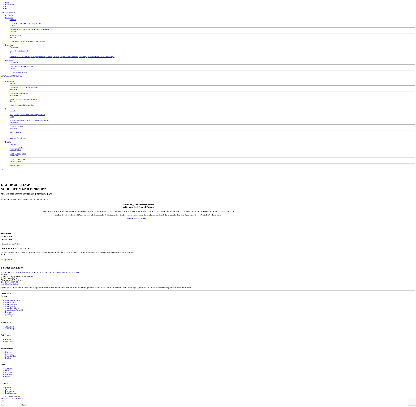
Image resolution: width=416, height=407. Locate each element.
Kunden (8, 339)
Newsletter (9, 374)
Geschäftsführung (11, 356)
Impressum (4, 399)
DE (6, 6)
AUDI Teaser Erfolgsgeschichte (12, 272)
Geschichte (9, 354)
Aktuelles (8, 369)
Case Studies (9, 341)
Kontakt (8, 142)
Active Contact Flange (13, 300)
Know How (9, 45)
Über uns (8, 352)
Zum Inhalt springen (8, 12)
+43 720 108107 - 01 (10, 282)
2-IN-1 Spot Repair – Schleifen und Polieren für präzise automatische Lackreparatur (52, 272)
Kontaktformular (11, 393)
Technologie (9, 327)
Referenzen (9, 61)
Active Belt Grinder (12, 308)
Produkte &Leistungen (9, 17)
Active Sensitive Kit (12, 306)
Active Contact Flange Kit (14, 310)
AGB (11, 399)
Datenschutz (19, 399)
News (7, 109)
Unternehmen (10, 82)
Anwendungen (10, 329)
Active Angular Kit (11, 304)
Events (7, 371)
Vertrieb (8, 389)
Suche (7, 3)
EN (6, 8)
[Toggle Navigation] (2, 169)
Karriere (8, 358)
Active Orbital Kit (11, 302)
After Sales (9, 314)
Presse (7, 376)
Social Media (9, 372)
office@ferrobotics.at (11, 284)
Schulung (8, 316)
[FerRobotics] (16, 76)
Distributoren (9, 5)
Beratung (8, 312)
